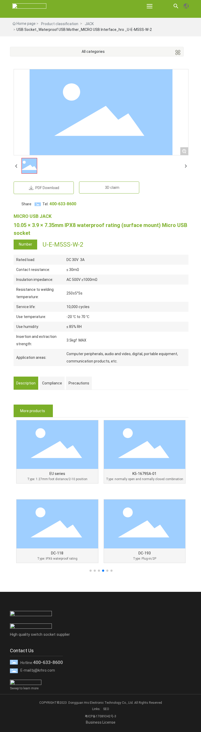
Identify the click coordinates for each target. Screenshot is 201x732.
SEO (106, 709)
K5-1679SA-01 (144, 474)
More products (32, 411)
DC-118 (57, 553)
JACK (89, 24)
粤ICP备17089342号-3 (100, 716)
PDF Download (47, 188)
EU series (57, 474)
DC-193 (144, 553)
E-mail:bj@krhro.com (37, 670)
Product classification (59, 24)
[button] (91, 571)
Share (26, 204)
